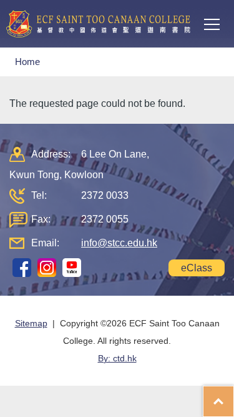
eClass (196, 268)
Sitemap (31, 323)
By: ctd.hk (117, 358)
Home (27, 61)
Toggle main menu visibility (212, 23)
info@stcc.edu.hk (119, 243)
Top (233, 395)
